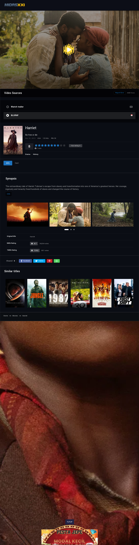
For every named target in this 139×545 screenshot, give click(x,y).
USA (8, 194)
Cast (17, 163)
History (35, 154)
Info (8, 163)
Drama (27, 154)
